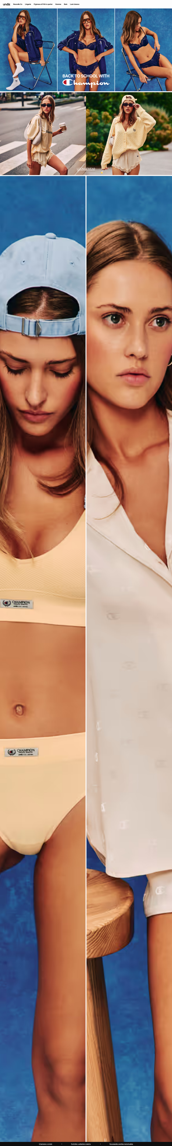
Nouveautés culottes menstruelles (121, 1144)
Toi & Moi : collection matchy (81, 1144)
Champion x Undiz (45, 1144)
